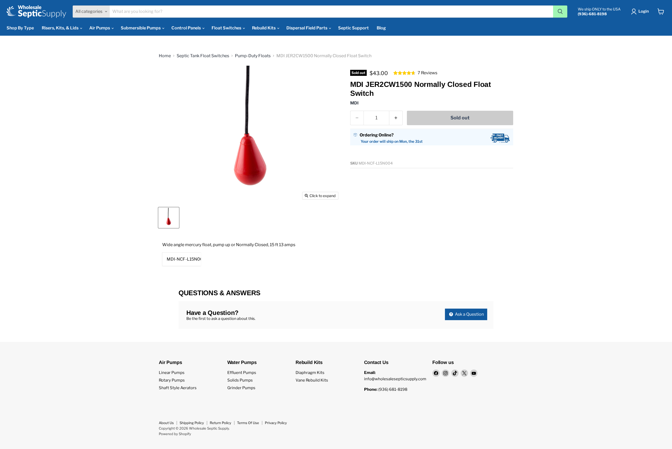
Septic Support (353, 27)
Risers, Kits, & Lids (60, 27)
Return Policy (220, 423)
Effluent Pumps (241, 372)
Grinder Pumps (241, 387)
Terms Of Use (248, 423)
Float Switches (227, 27)
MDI (354, 103)
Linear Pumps (172, 372)
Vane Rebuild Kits (312, 380)
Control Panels (186, 27)
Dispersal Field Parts (307, 27)
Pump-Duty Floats (253, 56)
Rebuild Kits (264, 27)
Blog (381, 27)
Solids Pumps (240, 380)
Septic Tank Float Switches (203, 56)
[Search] (560, 12)
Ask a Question (469, 314)
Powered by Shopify (175, 434)
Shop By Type (20, 27)
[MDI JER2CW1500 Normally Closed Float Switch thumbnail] (168, 217)
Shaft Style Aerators (178, 387)
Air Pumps (100, 27)
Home (165, 56)
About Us (166, 423)
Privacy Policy (276, 423)
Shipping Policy (192, 423)
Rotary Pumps (172, 380)
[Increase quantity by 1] (396, 118)
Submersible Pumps (141, 27)
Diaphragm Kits (310, 372)
